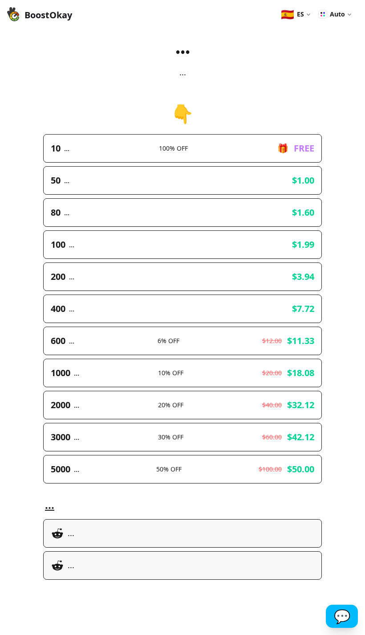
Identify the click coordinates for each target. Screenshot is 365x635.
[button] (295, 14)
